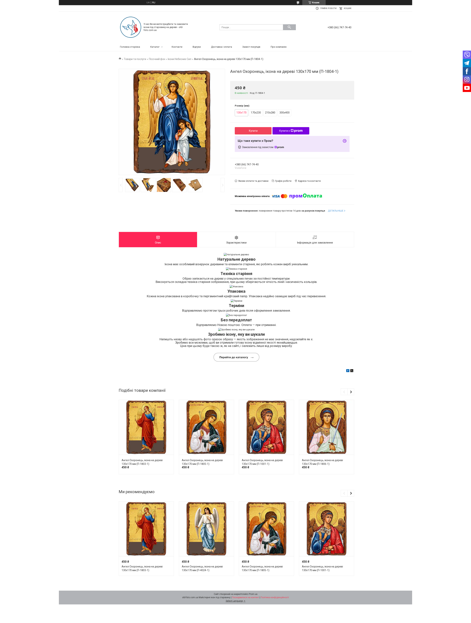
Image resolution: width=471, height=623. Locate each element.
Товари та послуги (135, 59)
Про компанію (279, 46)
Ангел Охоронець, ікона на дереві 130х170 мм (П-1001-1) (262, 462)
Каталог (155, 46)
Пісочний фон (157, 59)
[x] (351, 371)
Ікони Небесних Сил (179, 59)
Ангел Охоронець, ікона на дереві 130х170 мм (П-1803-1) (142, 462)
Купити (253, 130)
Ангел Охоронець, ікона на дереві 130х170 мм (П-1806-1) (322, 462)
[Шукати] (289, 27)
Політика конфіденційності (275, 597)
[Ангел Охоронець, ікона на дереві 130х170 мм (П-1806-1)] (326, 427)
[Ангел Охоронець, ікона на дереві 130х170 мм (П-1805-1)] (206, 427)
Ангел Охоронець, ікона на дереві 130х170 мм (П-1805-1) (202, 462)
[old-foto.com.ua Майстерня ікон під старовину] (131, 27)
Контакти (177, 46)
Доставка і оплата (221, 46)
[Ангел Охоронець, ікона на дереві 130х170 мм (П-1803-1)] (146, 427)
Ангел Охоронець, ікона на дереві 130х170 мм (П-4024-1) (202, 568)
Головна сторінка (130, 46)
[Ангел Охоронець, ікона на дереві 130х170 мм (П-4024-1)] (206, 528)
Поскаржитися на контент (245, 597)
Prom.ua (253, 594)
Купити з (284, 130)
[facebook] (347, 371)
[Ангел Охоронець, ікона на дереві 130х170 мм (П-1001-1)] (266, 427)
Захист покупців (251, 46)
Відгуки (197, 46)
